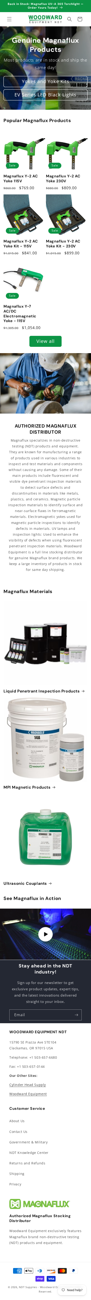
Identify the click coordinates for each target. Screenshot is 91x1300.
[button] (9, 19)
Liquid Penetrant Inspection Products (42, 691)
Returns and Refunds (27, 1163)
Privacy (15, 1184)
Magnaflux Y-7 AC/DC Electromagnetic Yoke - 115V (20, 313)
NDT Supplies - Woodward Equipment (44, 1287)
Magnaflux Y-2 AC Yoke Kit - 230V (63, 244)
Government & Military (28, 1142)
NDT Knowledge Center (29, 1152)
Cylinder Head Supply (27, 1084)
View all (45, 341)
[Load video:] (45, 934)
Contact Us (18, 1131)
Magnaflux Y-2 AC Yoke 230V (63, 178)
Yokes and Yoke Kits (45, 81)
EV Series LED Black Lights (45, 95)
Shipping (16, 1173)
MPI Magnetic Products (27, 787)
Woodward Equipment (28, 1094)
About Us (17, 1121)
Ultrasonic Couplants (25, 883)
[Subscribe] (76, 1014)
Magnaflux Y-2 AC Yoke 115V (21, 178)
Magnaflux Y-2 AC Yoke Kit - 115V (21, 244)
